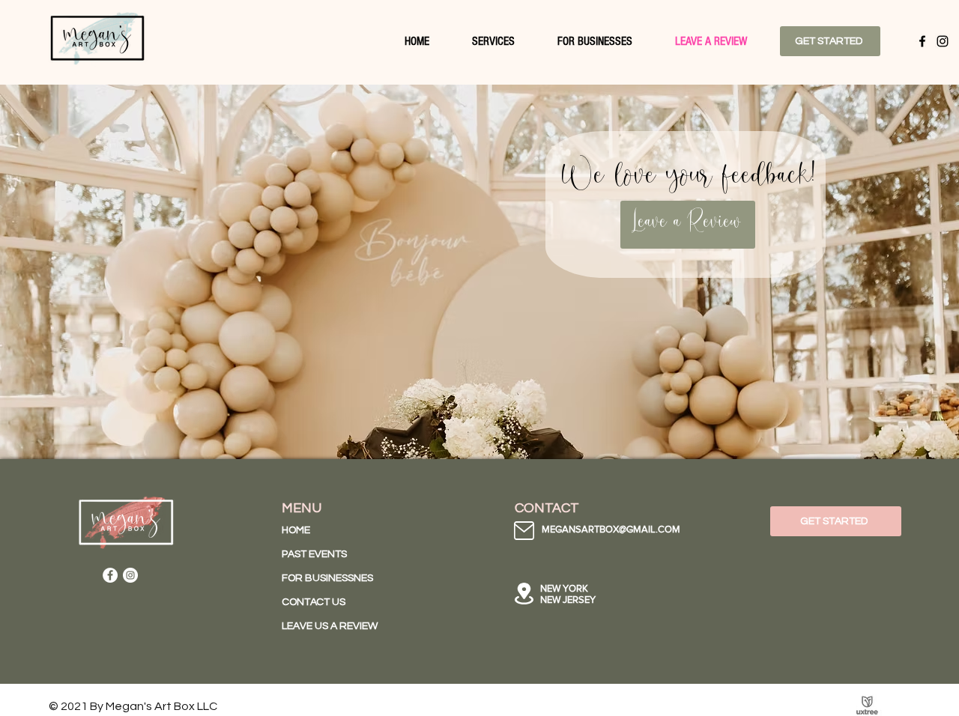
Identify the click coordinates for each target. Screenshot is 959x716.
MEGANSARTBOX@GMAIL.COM (611, 529)
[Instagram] (942, 41)
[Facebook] (922, 41)
